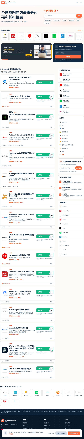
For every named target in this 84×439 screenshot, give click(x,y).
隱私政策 (67, 426)
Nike (78, 20)
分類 (24, 426)
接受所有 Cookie (73, 433)
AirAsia (64, 20)
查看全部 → (80, 30)
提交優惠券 (47, 426)
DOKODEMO (57, 20)
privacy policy (68, 60)
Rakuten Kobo (48, 20)
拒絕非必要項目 (61, 433)
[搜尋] (77, 2)
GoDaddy (47, 23)
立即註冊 (68, 57)
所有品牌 (25, 423)
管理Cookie (51, 433)
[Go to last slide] (4, 51)
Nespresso (71, 20)
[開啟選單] (81, 2)
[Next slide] (49, 51)
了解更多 (11, 434)
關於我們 (46, 423)
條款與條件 (68, 423)
